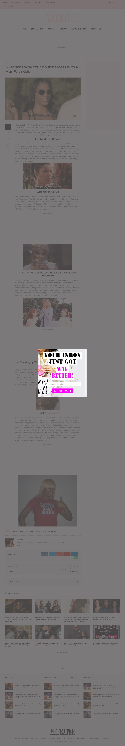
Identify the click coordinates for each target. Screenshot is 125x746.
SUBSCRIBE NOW (61, 391)
